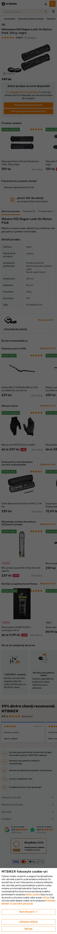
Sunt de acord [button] (28, 912)
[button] (46, 897)
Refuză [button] (28, 929)
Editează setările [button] (28, 922)
